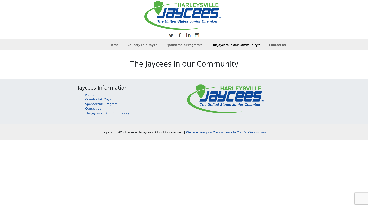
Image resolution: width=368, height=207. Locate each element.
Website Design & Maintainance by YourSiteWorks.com (226, 132)
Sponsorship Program (183, 45)
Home (113, 45)
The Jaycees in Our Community (107, 113)
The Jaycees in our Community (234, 45)
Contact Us (277, 45)
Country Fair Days (141, 45)
